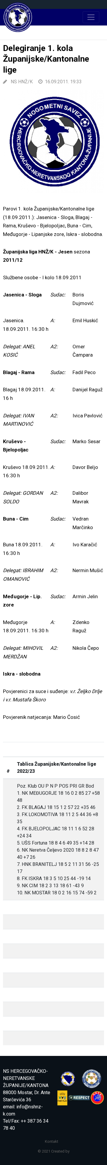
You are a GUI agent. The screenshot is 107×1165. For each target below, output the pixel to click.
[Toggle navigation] (91, 17)
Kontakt (51, 1141)
